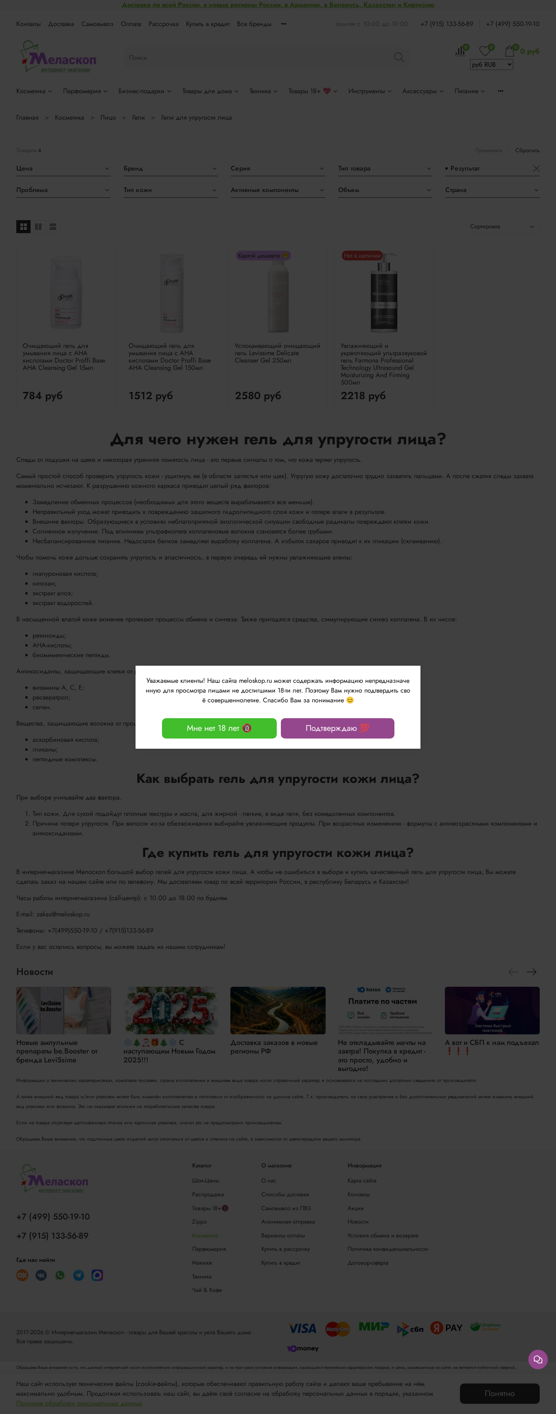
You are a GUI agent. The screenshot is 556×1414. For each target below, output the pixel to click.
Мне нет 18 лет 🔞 (219, 728)
